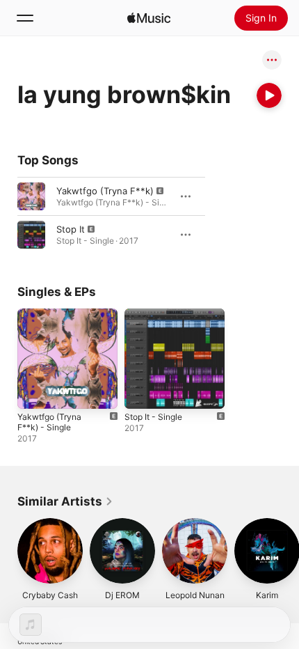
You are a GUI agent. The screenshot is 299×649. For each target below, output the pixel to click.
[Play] (269, 95)
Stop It (70, 229)
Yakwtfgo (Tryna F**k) (105, 190)
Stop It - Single (153, 417)
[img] (148, 18)
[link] (65, 501)
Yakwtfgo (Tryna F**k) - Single (49, 422)
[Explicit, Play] (31, 196)
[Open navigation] (25, 18)
